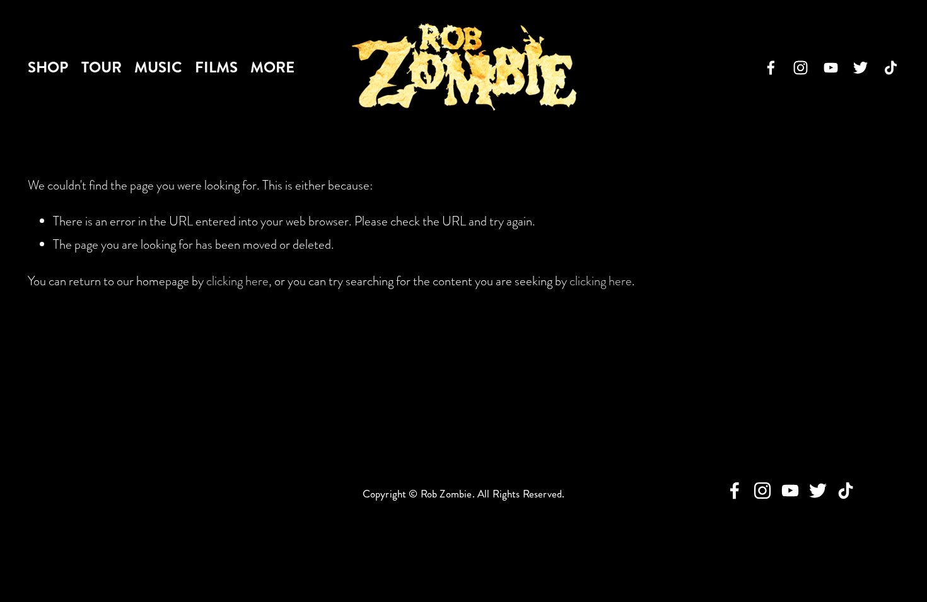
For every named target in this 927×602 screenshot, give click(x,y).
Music (158, 67)
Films (216, 67)
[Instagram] (800, 67)
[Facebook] (770, 67)
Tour (101, 67)
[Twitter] (860, 67)
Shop (48, 67)
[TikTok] (890, 67)
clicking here (237, 281)
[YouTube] (830, 67)
